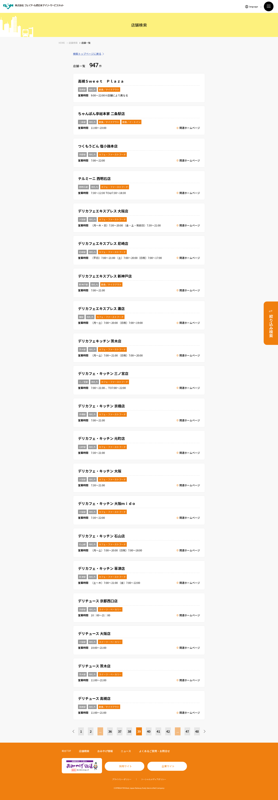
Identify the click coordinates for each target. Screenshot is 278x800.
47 (187, 731)
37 (119, 731)
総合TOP (66, 750)
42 (168, 731)
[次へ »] (204, 731)
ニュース (126, 751)
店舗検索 (73, 42)
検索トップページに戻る (87, 54)
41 (158, 731)
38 (129, 731)
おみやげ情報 (105, 751)
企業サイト (168, 766)
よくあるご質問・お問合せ (154, 751)
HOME (62, 42)
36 (110, 731)
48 (197, 731)
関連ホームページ (189, 128)
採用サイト (125, 766)
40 (148, 731)
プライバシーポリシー (121, 779)
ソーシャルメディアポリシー (153, 779)
